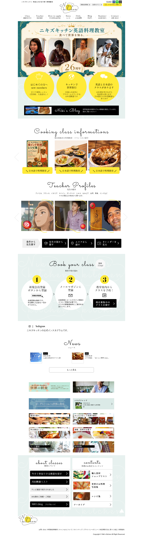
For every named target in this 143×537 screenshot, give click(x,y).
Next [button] (125, 157)
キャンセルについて (65, 529)
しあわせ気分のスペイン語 (52, 358)
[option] (38, 156)
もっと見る (71, 370)
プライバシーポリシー (91, 529)
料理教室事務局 (52, 529)
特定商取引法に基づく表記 (108, 529)
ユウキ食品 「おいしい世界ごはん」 (97, 358)
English (109, 2)
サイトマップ (78, 529)
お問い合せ (42, 529)
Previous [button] (17, 157)
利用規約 (121, 529)
